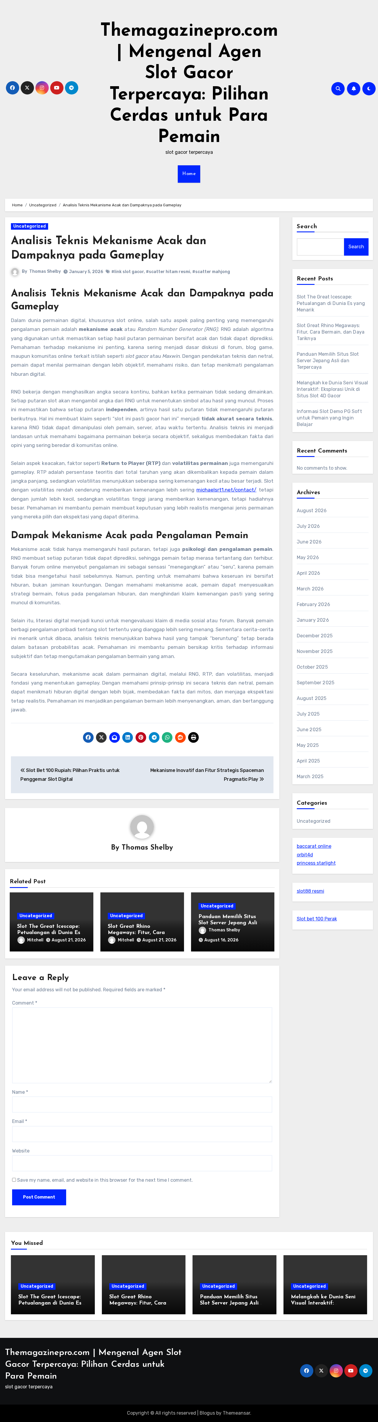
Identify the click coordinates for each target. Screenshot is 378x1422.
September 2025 (316, 682)
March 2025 (310, 776)
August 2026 (312, 510)
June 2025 (309, 729)
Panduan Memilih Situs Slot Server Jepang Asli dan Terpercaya (227, 923)
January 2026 (313, 620)
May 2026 (308, 557)
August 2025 (312, 698)
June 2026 (309, 542)
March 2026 (310, 589)
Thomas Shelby (45, 271)
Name (20, 1092)
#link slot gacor (127, 271)
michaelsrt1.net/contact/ (226, 490)
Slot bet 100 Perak (317, 919)
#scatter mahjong (211, 271)
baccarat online (314, 846)
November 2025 (315, 651)
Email (19, 1121)
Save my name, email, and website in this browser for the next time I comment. (105, 1180)
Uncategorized (29, 226)
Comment (24, 1003)
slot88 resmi (310, 891)
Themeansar (236, 1413)
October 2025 (312, 667)
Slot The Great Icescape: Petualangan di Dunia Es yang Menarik (48, 933)
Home (189, 174)
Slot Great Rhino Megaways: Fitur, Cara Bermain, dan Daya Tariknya (331, 332)
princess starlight (316, 863)
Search (307, 227)
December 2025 (315, 636)
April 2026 (308, 573)
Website (21, 1151)
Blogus (207, 1413)
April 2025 (308, 761)
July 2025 (308, 714)
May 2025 (308, 745)
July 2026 (308, 526)
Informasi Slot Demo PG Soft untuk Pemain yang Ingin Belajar (329, 418)
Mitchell (35, 940)
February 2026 (313, 604)
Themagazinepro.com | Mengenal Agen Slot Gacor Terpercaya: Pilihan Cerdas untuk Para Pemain (93, 1364)
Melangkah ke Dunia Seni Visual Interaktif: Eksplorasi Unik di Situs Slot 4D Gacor (332, 389)
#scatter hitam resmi (168, 271)
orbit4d (305, 855)
